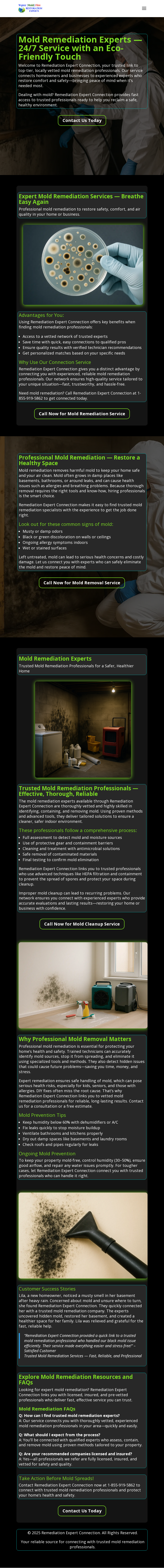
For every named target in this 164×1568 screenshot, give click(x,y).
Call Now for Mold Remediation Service (82, 414)
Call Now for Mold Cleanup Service (82, 924)
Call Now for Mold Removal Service (82, 583)
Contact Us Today (82, 120)
